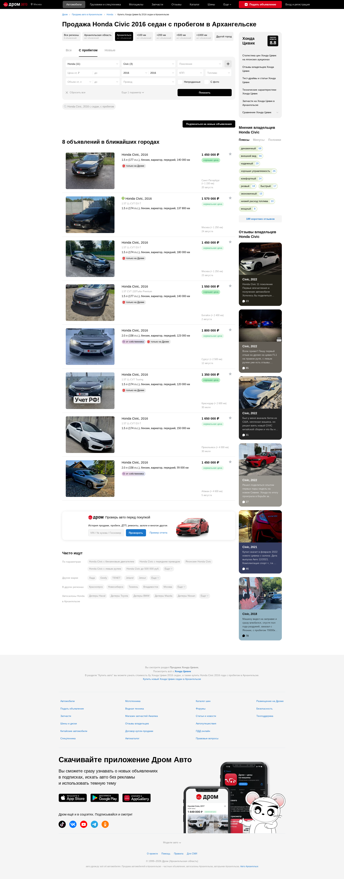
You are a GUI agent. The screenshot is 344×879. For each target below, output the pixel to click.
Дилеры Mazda (163, 595)
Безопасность (264, 708)
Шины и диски (68, 723)
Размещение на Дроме (270, 701)
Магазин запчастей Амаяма (141, 716)
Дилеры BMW (141, 595)
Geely (103, 577)
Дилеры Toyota (119, 595)
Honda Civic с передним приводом (160, 561)
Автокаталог (132, 738)
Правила (178, 853)
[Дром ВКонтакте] (73, 824)
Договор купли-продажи (139, 731)
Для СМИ (192, 853)
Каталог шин (203, 701)
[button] (168, 569)
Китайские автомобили (73, 731)
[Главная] (15, 4)
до (95, 81)
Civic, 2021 (249, 547)
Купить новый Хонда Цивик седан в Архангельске (172, 679)
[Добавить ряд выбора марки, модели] (228, 63)
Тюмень (133, 586)
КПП (181, 72)
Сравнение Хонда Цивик (256, 112)
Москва (38, 4)
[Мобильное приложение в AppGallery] (136, 797)
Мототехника (132, 701)
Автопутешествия (206, 723)
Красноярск (96, 586)
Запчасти (157, 4)
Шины (211, 4)
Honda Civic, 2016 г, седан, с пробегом (90, 106)
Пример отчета (158, 532)
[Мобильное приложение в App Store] (73, 797)
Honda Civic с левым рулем (105, 568)
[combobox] (93, 63)
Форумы (201, 708)
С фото (215, 81)
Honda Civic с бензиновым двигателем (111, 561)
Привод (127, 81)
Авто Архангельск (249, 866)
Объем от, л (75, 81)
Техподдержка (264, 716)
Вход (297, 4)
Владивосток (150, 586)
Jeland (129, 577)
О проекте (152, 853)
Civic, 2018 (249, 613)
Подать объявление (72, 708)
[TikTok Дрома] (62, 824)
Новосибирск (115, 586)
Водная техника (134, 708)
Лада (92, 577)
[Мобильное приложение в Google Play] (104, 797)
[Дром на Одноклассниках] (105, 824)
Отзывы (176, 4)
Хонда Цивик (248, 40)
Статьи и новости (206, 716)
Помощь (165, 853)
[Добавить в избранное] (230, 153)
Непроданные (192, 81)
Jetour (142, 577)
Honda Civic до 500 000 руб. (142, 568)
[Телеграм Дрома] (94, 824)
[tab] (69, 52)
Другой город (224, 36)
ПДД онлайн (203, 731)
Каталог (194, 4)
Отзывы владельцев (137, 723)
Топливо (212, 72)
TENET (116, 577)
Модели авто (170, 842)
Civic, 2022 (249, 279)
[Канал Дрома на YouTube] (83, 824)
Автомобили (74, 4)
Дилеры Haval (97, 595)
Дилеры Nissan (186, 595)
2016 (126, 72)
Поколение (185, 63)
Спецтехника (68, 738)
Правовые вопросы (207, 738)
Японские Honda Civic (198, 561)
